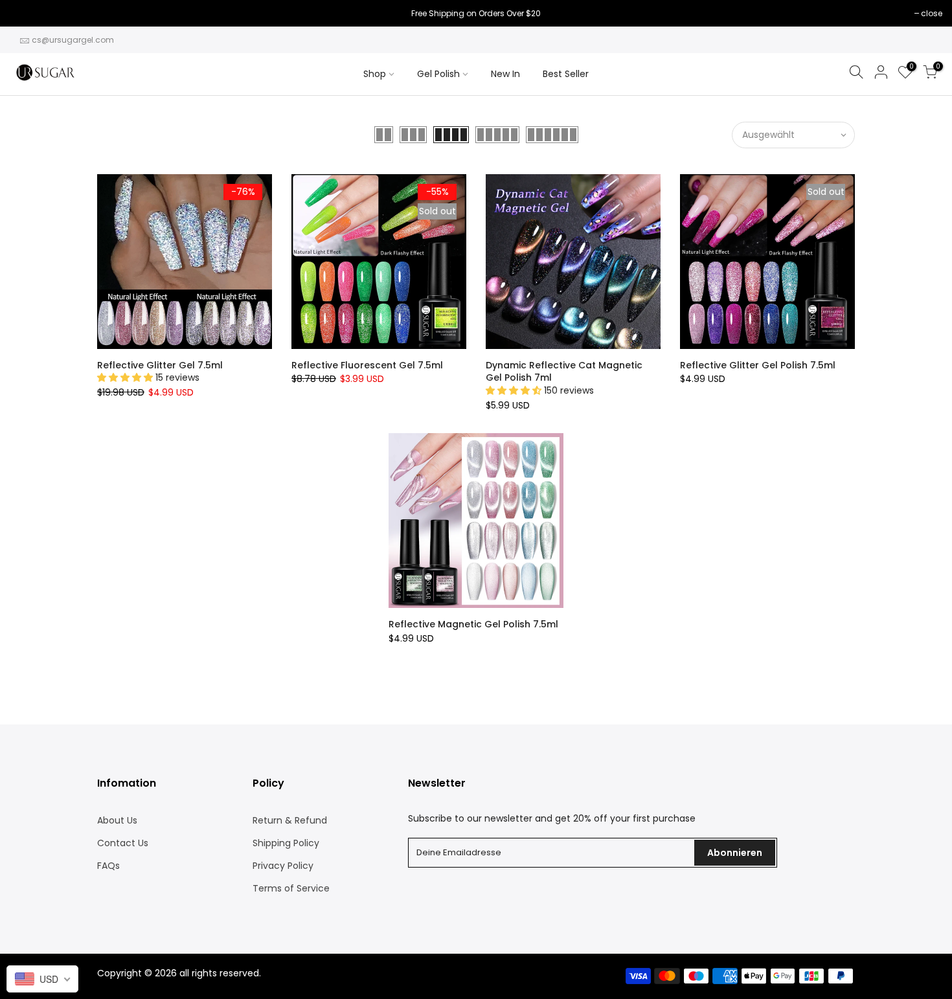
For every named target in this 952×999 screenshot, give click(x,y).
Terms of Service (291, 888)
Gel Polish (438, 73)
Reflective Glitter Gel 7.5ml (160, 365)
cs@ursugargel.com (73, 39)
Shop (374, 73)
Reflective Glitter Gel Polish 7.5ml (757, 365)
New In (505, 73)
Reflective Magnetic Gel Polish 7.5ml (473, 624)
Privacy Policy (283, 865)
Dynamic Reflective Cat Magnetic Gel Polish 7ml (564, 372)
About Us (117, 820)
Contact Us (122, 842)
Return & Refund (290, 820)
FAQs (108, 865)
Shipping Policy (286, 842)
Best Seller (566, 73)
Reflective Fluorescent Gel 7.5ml (367, 365)
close (27, 13)
